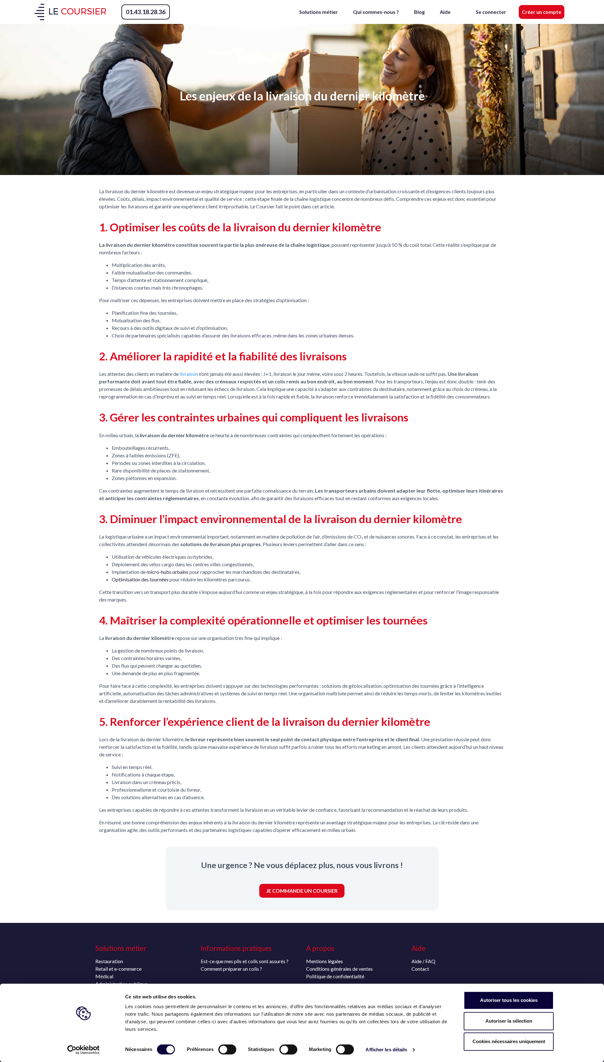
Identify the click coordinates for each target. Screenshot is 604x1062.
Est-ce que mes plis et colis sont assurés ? (244, 961)
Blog (419, 12)
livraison (189, 374)
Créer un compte (541, 12)
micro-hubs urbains (167, 572)
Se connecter (491, 12)
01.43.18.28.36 (145, 11)
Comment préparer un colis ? (231, 969)
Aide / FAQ (423, 961)
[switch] (227, 1049)
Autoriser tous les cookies (509, 1000)
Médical (104, 976)
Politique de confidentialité (335, 976)
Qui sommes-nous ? (376, 12)
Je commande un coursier (302, 891)
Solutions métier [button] (318, 12)
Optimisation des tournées (140, 579)
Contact (420, 969)
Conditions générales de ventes (339, 969)
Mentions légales (324, 961)
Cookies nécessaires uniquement (509, 1041)
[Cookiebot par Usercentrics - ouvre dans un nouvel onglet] (83, 1049)
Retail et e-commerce (118, 969)
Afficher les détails (386, 1049)
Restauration (109, 961)
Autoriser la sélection (508, 1021)
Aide (445, 12)
